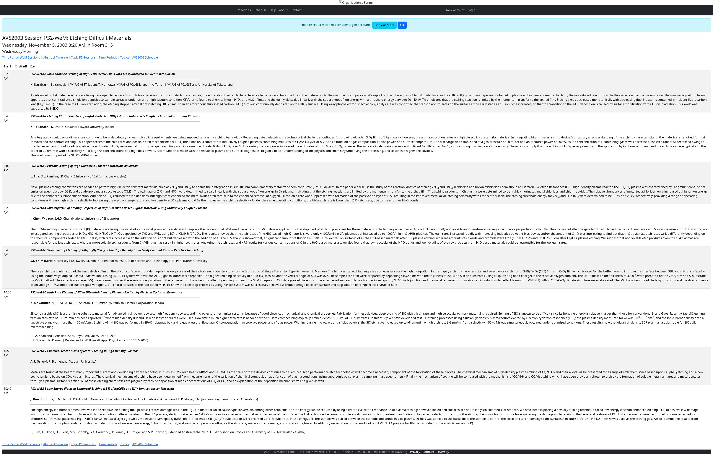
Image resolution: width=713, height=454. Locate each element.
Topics (124, 57)
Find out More (384, 25)
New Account (455, 10)
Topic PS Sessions (83, 57)
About (283, 10)
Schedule (260, 10)
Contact (296, 10)
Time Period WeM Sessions (21, 57)
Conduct (428, 452)
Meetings (244, 10)
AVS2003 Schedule (145, 57)
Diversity (443, 452)
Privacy (415, 452)
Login (471, 10)
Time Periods (108, 57)
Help (273, 10)
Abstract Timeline (55, 57)
